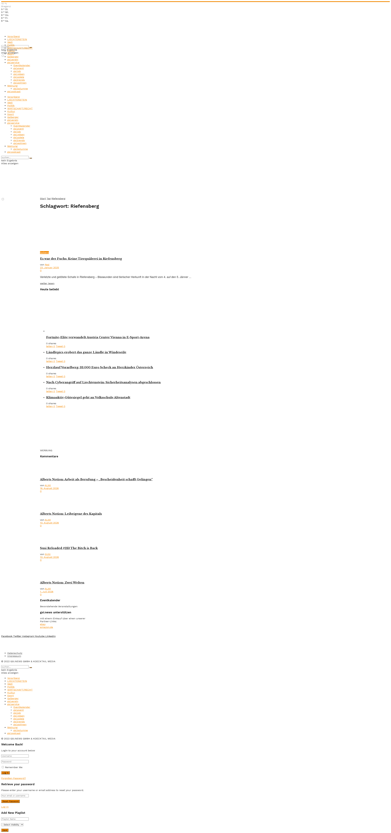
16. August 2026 (49, 488)
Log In (5, 806)
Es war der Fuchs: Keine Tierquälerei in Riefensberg (81, 258)
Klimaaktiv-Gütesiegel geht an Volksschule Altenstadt (88, 397)
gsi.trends (19, 79)
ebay (43, 624)
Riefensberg (58, 198)
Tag (49, 198)
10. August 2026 (49, 522)
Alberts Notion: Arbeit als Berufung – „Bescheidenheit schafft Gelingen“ (96, 479)
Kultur (11, 50)
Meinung (12, 85)
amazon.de (46, 627)
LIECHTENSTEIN (17, 39)
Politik (11, 45)
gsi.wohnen (19, 82)
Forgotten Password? (13, 778)
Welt (10, 42)
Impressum (14, 656)
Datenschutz (14, 653)
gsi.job (17, 71)
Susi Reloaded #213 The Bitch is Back (69, 548)
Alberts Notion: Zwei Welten (62, 582)
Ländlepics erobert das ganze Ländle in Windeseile (86, 352)
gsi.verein (12, 59)
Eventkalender (21, 65)
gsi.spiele (18, 77)
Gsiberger (13, 56)
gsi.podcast (13, 91)
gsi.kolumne (20, 88)
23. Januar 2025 (49, 267)
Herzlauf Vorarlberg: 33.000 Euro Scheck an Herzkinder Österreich (99, 367)
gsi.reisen (18, 74)
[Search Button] (30, 158)
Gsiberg (44, 252)
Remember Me (13, 767)
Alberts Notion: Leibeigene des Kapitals (71, 513)
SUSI (48, 554)
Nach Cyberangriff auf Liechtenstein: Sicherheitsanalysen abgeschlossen (103, 382)
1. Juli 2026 (46, 591)
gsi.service (13, 62)
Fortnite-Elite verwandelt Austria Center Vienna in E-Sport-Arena (98, 337)
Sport (10, 53)
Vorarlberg (13, 36)
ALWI (48, 485)
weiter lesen (47, 283)
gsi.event (18, 68)
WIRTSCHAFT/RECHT (20, 48)
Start (43, 198)
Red (47, 264)
